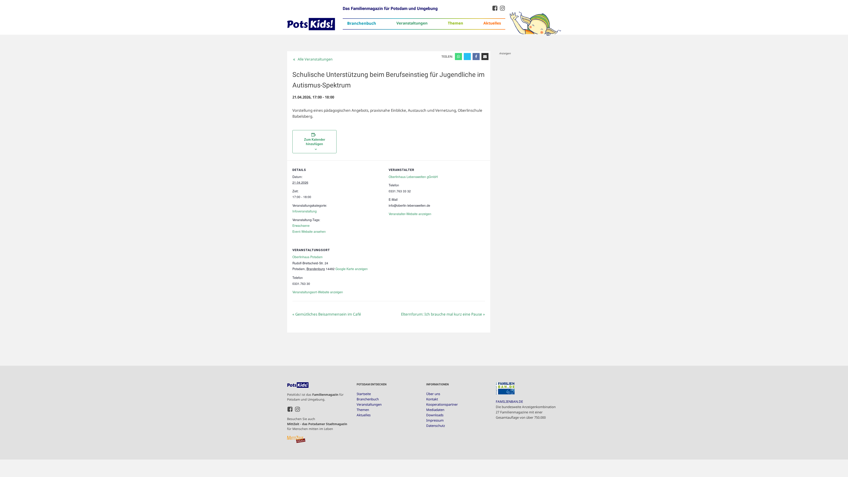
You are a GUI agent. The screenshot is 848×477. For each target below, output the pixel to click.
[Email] (484, 56)
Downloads (434, 415)
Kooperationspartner (442, 404)
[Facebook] (476, 56)
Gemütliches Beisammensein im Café (326, 314)
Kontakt (432, 399)
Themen (455, 23)
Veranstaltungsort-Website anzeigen (317, 292)
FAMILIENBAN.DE (509, 401)
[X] (467, 56)
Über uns (433, 394)
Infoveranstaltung (304, 211)
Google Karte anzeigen (351, 269)
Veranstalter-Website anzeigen (410, 214)
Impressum (435, 420)
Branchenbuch (361, 23)
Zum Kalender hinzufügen (314, 141)
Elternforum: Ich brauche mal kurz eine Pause (443, 314)
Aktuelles (492, 23)
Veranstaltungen (412, 23)
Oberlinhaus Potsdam (307, 257)
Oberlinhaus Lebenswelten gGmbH (413, 176)
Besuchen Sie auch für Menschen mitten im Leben (317, 424)
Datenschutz (435, 425)
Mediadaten (435, 409)
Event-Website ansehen (309, 231)
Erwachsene (301, 225)
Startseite (364, 394)
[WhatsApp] (458, 56)
